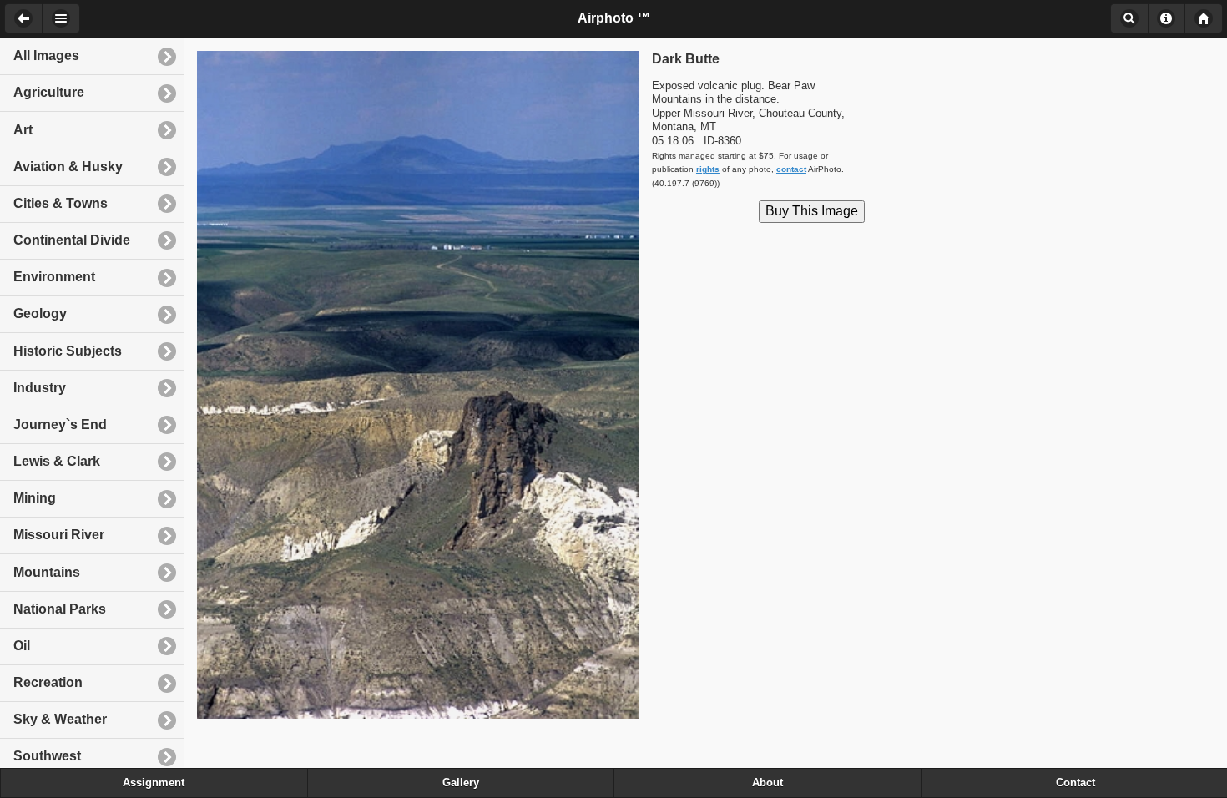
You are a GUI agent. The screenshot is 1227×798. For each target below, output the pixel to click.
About (1166, 18)
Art (23, 130)
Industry (39, 388)
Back (23, 18)
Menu (61, 18)
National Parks (59, 609)
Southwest (47, 756)
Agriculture (48, 92)
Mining (34, 498)
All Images (46, 55)
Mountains (46, 572)
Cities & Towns (60, 203)
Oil (21, 646)
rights (708, 169)
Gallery (460, 783)
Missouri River (58, 535)
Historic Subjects (67, 351)
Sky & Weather (60, 719)
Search (1129, 18)
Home (1203, 18)
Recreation (48, 682)
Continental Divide (71, 240)
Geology (40, 313)
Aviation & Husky (68, 166)
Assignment (153, 783)
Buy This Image (811, 211)
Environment (54, 277)
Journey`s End (60, 424)
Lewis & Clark (56, 461)
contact (791, 169)
